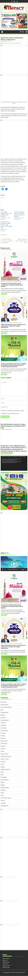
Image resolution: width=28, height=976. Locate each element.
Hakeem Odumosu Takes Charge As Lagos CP (21, 240)
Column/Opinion (5, 720)
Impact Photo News (6, 756)
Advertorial (3, 702)
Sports (2, 792)
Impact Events (4, 754)
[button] (14, 8)
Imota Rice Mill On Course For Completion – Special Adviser (7, 240)
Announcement (4, 704)
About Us (5, 960)
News (5, 234)
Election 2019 (4, 741)
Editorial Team (6, 965)
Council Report (4, 730)
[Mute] (23, 569)
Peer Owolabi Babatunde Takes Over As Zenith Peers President (6, 214)
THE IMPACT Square (6, 798)
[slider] (12, 569)
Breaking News (4, 712)
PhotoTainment (5, 780)
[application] (14, 463)
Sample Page (6, 967)
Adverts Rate (6, 962)
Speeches (3, 790)
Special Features (5, 787)
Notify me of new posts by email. (10, 413)
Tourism (3, 800)
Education (3, 738)
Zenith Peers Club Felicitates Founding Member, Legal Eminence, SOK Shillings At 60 (6, 224)
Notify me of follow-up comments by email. (13, 410)
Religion (3, 785)
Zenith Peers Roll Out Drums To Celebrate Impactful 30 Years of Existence (19, 214)
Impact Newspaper (17, 43)
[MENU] (26, 32)
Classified (3, 717)
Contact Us (5, 964)
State (2, 795)
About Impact (6, 958)
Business (3, 715)
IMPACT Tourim (5, 759)
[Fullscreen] (25, 569)
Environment (4, 743)
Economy (3, 733)
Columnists (3, 725)
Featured (3, 746)
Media (2, 772)
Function (3, 748)
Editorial (3, 735)
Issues (2, 764)
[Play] (2, 569)
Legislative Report (5, 769)
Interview (3, 761)
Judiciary (3, 767)
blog (3, 234)
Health (2, 751)
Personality (3, 777)
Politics (2, 782)
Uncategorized (4, 805)
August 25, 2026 (5, 281)
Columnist (3, 722)
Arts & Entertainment (6, 707)
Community (3, 728)
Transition (3, 803)
